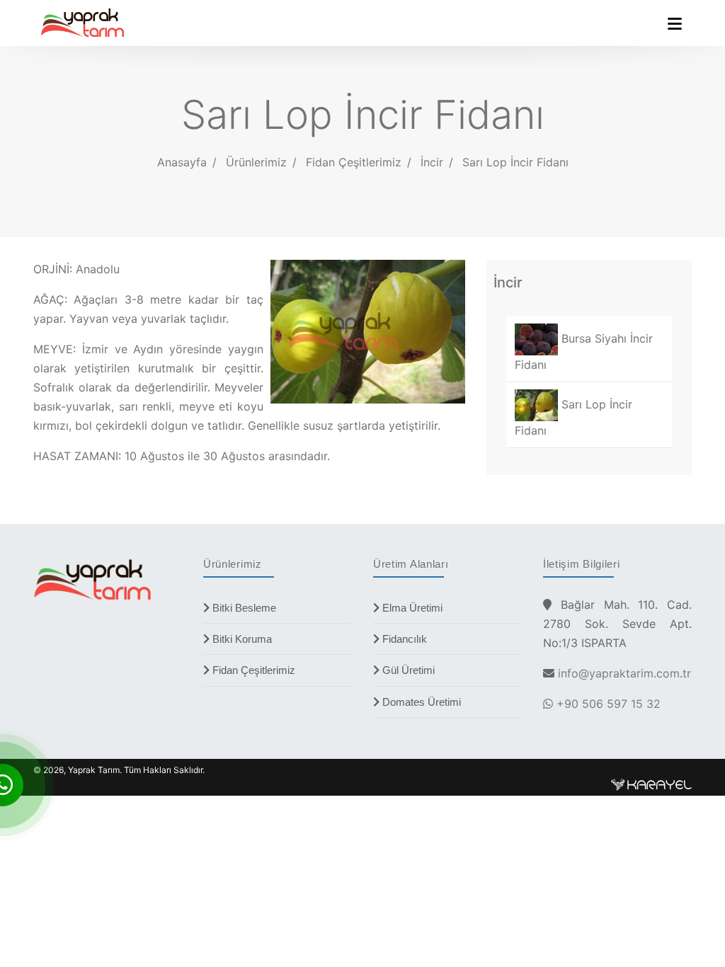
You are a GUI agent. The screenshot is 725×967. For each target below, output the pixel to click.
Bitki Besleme (243, 608)
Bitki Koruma (241, 639)
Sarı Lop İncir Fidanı (515, 162)
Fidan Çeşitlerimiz (252, 670)
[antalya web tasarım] (651, 784)
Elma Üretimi (411, 608)
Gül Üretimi (407, 670)
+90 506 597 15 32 (607, 704)
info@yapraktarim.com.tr (624, 673)
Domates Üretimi (420, 702)
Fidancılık (403, 639)
